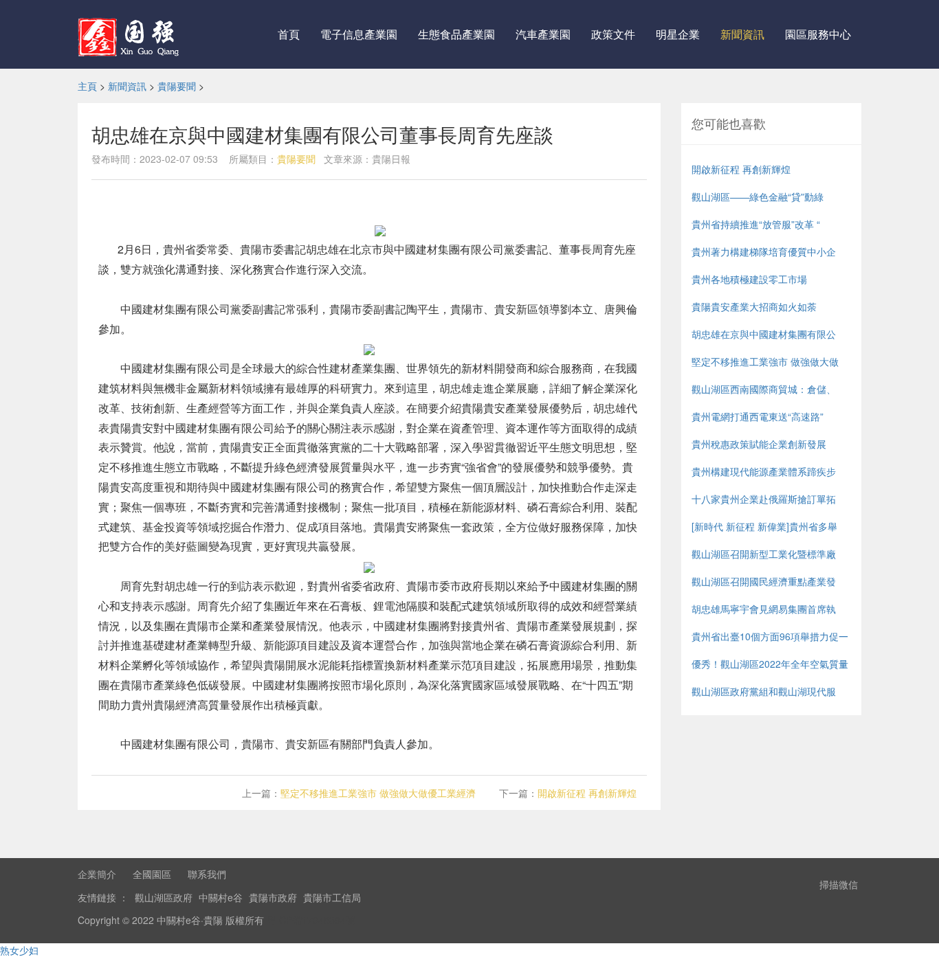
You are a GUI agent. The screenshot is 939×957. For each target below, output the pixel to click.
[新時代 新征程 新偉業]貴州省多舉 (764, 526)
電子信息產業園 (358, 34)
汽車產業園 (543, 34)
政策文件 (613, 34)
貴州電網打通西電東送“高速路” (758, 416)
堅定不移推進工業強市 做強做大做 (765, 361)
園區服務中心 (818, 34)
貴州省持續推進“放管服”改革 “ (756, 224)
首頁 (289, 34)
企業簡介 (97, 874)
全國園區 (152, 874)
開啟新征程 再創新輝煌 (587, 793)
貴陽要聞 (176, 86)
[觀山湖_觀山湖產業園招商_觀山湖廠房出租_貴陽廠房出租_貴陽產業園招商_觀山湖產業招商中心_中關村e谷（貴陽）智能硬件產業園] (131, 34)
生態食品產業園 (456, 34)
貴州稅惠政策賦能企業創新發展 (759, 444)
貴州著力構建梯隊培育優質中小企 (764, 251)
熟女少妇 (19, 950)
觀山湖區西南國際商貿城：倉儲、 (764, 389)
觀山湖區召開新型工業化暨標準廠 (764, 554)
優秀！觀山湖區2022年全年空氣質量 (770, 664)
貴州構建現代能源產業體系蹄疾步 (764, 471)
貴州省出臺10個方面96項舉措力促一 (770, 636)
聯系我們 (207, 874)
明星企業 (678, 34)
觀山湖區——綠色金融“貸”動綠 (758, 196)
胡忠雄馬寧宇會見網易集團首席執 (764, 609)
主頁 (87, 86)
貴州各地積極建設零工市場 (749, 279)
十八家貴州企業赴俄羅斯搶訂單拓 (764, 499)
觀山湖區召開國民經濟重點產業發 (764, 581)
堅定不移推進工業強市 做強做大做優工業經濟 (378, 793)
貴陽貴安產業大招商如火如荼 (754, 306)
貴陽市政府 (273, 897)
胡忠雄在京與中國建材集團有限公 (764, 334)
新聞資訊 (742, 34)
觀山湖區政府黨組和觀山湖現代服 (764, 691)
